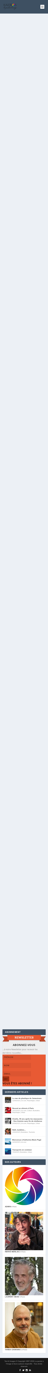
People (7, 573)
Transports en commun (19, 442)
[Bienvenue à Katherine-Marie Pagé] (24, 365)
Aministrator (11, 57)
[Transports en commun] (24, 426)
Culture (35, 199)
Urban (7, 141)
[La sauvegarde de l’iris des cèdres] (24, 855)
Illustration (8, 201)
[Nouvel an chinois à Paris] (24, 178)
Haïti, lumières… (14, 321)
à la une (29, 138)
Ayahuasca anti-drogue (19, 627)
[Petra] (24, 918)
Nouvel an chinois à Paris (20, 195)
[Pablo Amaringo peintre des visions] (24, 547)
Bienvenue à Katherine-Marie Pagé (26, 1140)
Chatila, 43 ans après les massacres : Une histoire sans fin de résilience (23, 258)
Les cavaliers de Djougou (20, 687)
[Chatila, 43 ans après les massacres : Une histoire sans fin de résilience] (24, 239)
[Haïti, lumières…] (24, 304)
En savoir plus (14, 94)
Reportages (37, 138)
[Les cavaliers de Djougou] (24, 671)
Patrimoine (8, 817)
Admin (9, 325)
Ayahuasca (11, 503)
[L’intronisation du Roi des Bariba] (24, 731)
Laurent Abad (12, 815)
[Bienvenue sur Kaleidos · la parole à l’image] (24, 34)
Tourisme (32, 325)
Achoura (10, 995)
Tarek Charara (12, 138)
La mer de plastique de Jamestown (27, 1098)
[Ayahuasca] (24, 486)
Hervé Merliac (12, 507)
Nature (7, 509)
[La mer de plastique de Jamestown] (24, 115)
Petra (8, 935)
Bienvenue (28, 57)
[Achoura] (24, 979)
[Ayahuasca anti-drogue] (24, 610)
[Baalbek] (24, 794)
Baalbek (10, 811)
